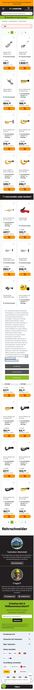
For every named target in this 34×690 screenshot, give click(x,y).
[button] (3, 686)
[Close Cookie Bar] (31, 308)
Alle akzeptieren (17, 377)
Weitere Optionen (17, 372)
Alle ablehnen (16, 366)
